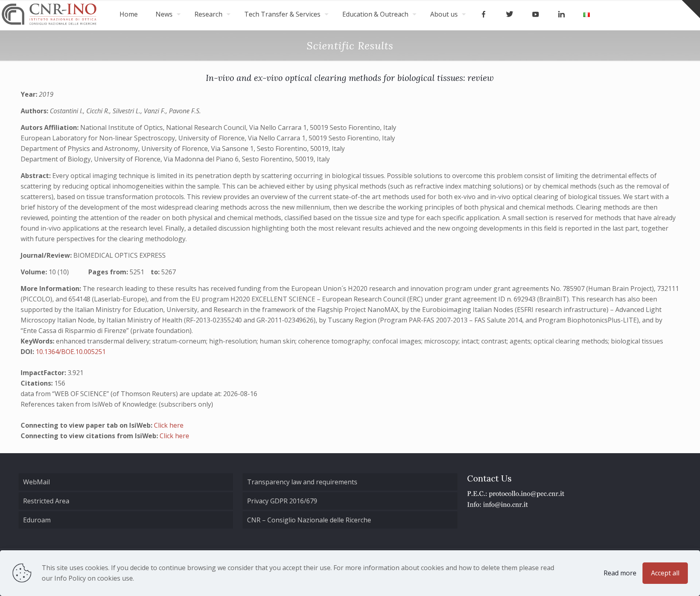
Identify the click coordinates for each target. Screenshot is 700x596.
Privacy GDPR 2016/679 (282, 500)
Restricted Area (46, 500)
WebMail (36, 481)
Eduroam (37, 519)
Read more (620, 572)
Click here (169, 425)
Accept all (665, 572)
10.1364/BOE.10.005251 (71, 351)
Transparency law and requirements (302, 481)
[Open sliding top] (691, 9)
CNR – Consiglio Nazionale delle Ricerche (309, 519)
